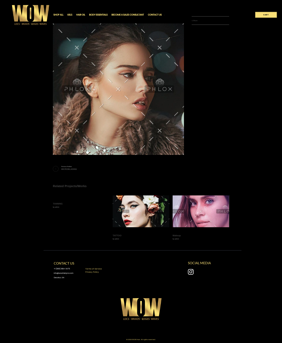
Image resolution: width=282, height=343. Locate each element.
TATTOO (117, 235)
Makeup (177, 235)
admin (57, 207)
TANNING (58, 203)
